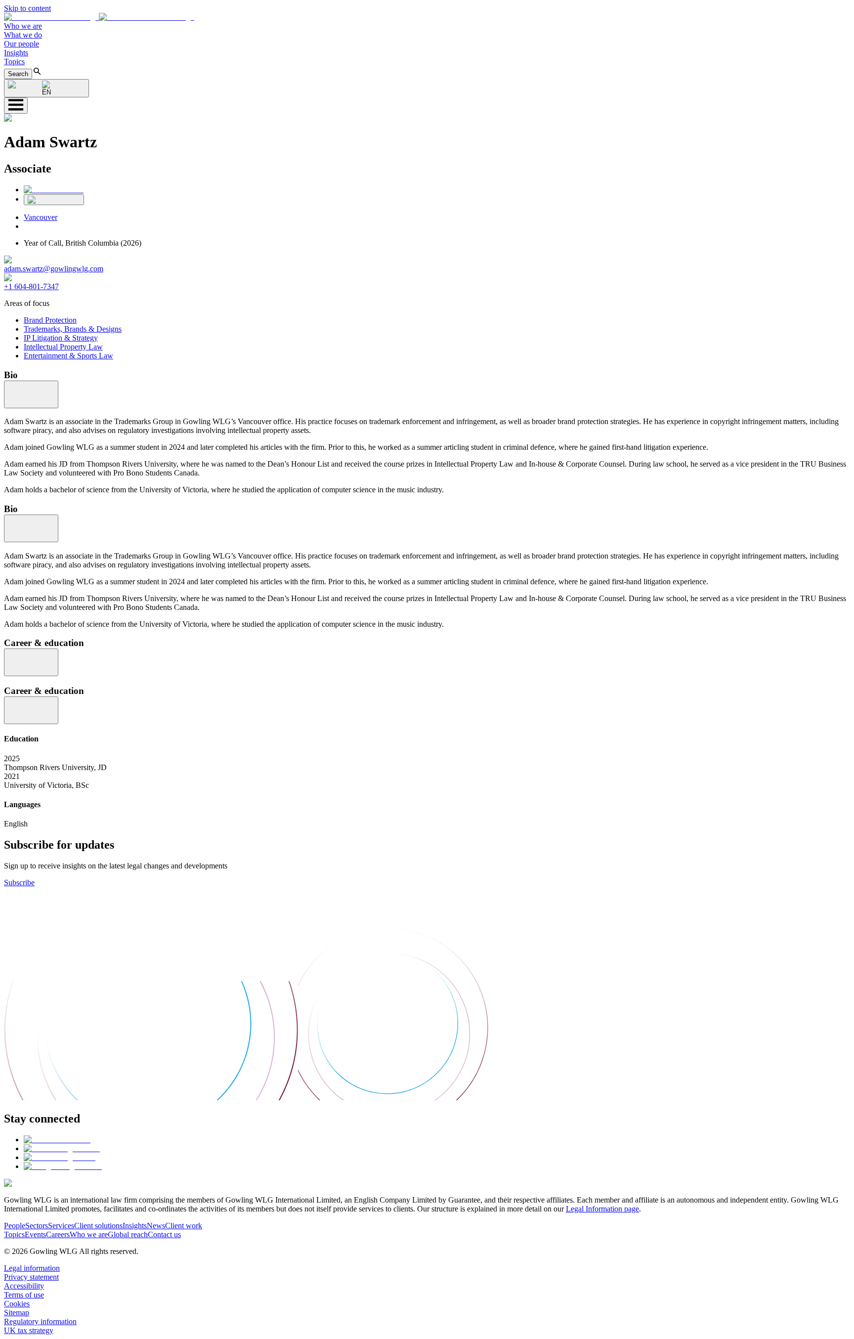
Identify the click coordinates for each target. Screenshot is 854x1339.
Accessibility (24, 1286)
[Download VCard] (54, 199)
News (156, 1225)
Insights (16, 52)
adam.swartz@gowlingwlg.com (53, 268)
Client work (183, 1225)
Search (18, 74)
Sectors (36, 1225)
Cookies (17, 1303)
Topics (14, 61)
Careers (58, 1234)
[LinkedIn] (54, 189)
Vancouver (40, 217)
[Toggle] (31, 394)
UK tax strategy (28, 1330)
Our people (21, 44)
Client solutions (98, 1225)
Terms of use (24, 1295)
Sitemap (16, 1312)
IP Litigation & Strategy (61, 338)
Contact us (164, 1234)
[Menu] (16, 105)
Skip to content (27, 8)
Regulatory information (40, 1321)
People (14, 1225)
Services (61, 1225)
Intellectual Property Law (63, 347)
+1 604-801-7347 (31, 286)
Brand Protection (50, 320)
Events (35, 1234)
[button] (99, 17)
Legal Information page (602, 1209)
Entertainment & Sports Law (68, 355)
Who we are (23, 26)
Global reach (128, 1234)
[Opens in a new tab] (57, 1139)
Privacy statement (31, 1277)
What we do (23, 35)
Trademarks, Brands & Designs (73, 329)
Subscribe (19, 882)
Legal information (32, 1268)
